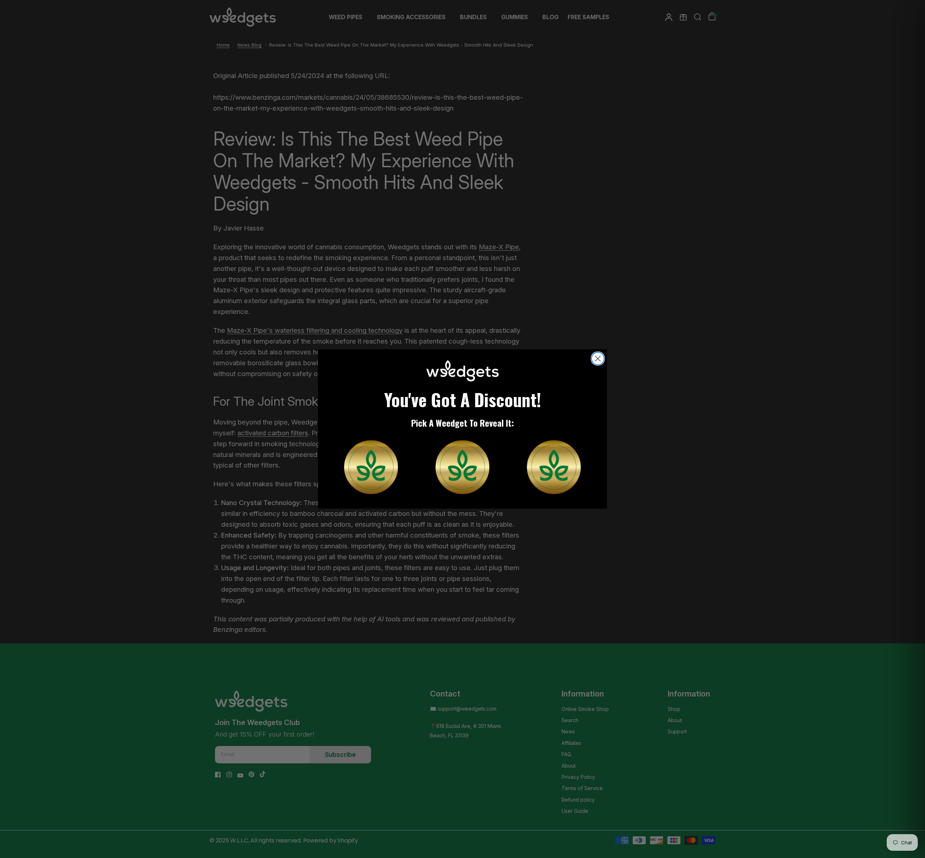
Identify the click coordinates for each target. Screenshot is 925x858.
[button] (371, 467)
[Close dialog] (597, 358)
